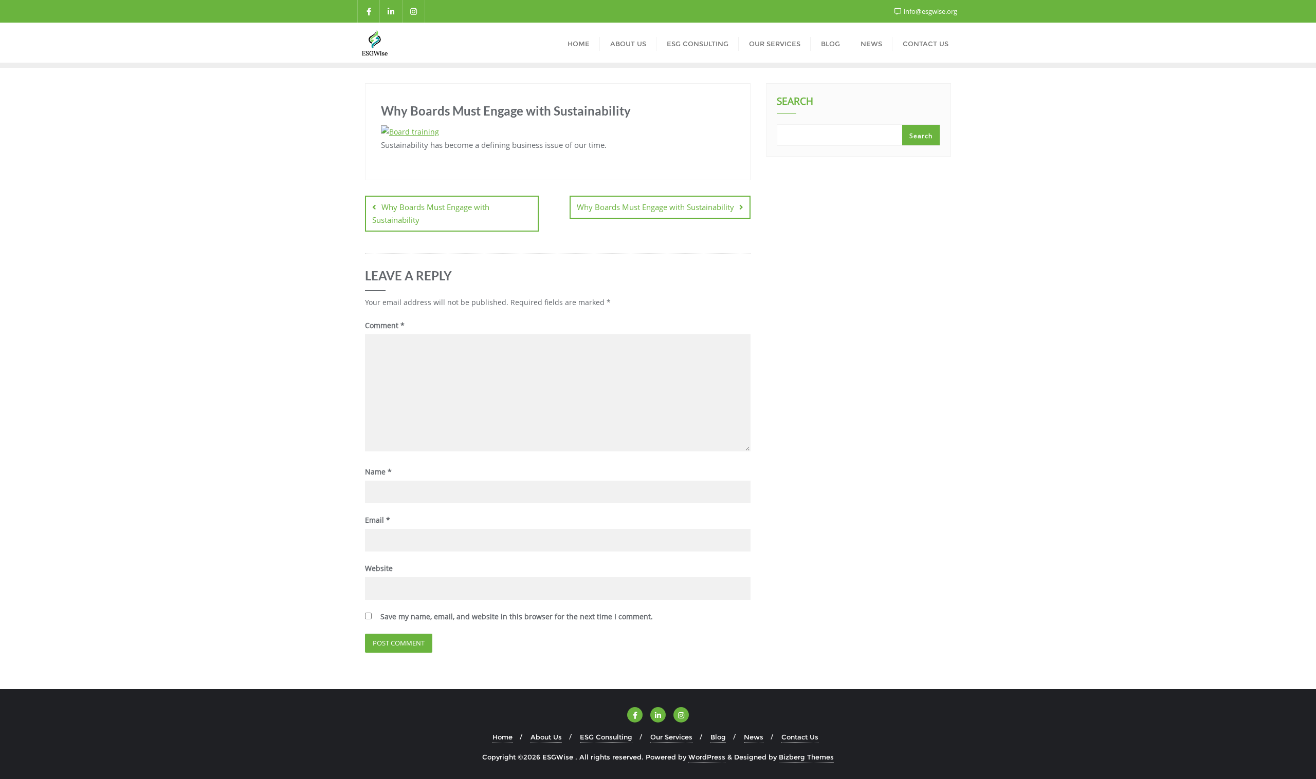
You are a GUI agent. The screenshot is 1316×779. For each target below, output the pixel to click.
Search (795, 102)
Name (378, 472)
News (753, 737)
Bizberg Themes (806, 757)
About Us (546, 737)
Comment (385, 325)
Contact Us (799, 737)
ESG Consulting (606, 737)
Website (379, 568)
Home (502, 737)
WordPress (706, 757)
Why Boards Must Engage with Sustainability (430, 213)
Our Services (671, 737)
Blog (718, 737)
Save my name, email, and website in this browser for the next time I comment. (516, 616)
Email (377, 520)
